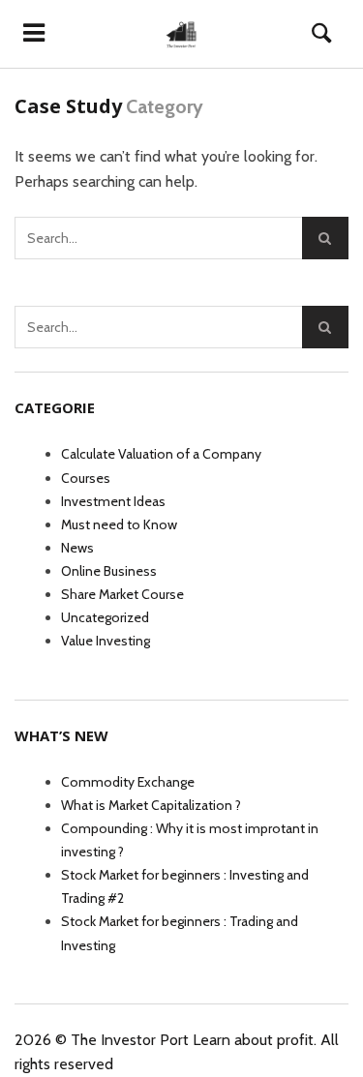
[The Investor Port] (181, 34)
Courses (85, 478)
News (77, 547)
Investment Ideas (113, 501)
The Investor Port (130, 1040)
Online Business (109, 571)
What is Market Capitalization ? (151, 805)
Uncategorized (105, 617)
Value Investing (105, 640)
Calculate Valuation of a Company (161, 454)
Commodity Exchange (128, 782)
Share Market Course (122, 594)
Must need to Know (119, 524)
